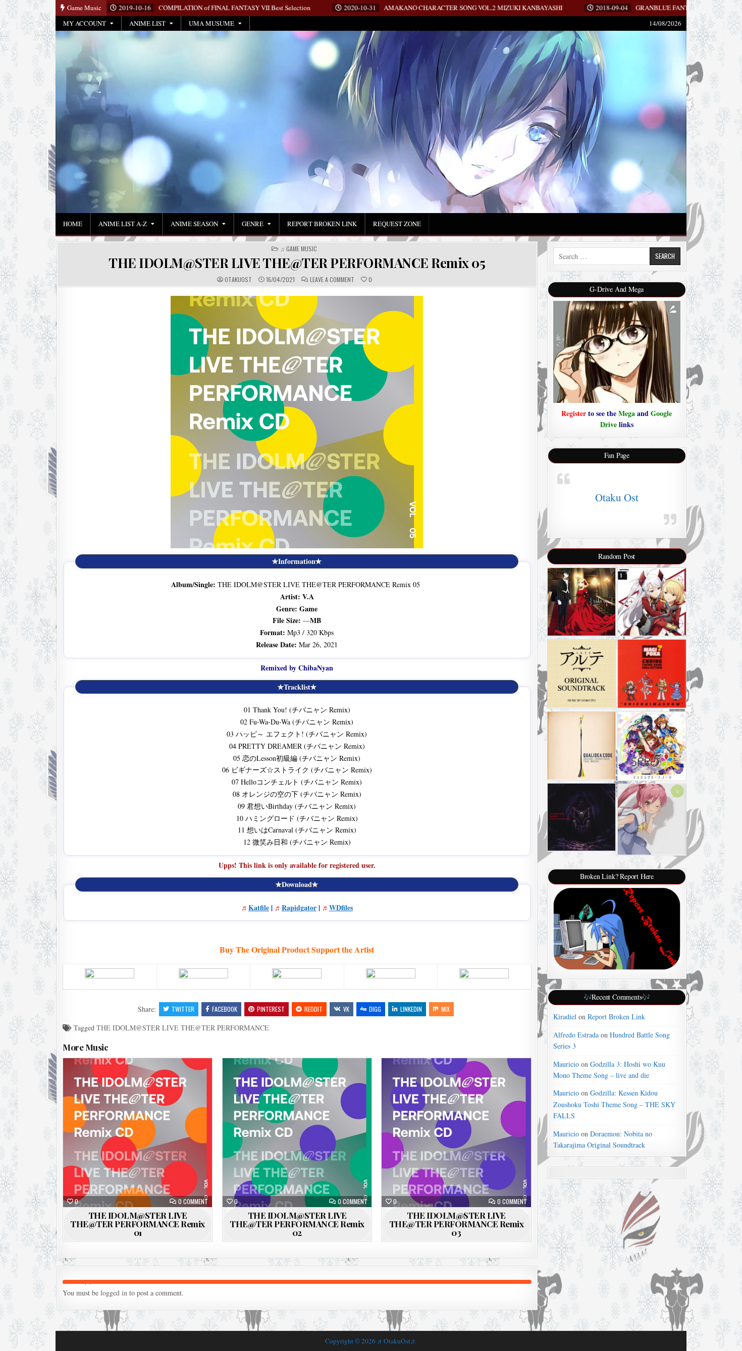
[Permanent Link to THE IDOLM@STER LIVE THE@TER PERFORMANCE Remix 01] (137, 1132)
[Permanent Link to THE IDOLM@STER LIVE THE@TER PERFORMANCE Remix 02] (297, 1132)
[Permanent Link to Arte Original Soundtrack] (582, 674)
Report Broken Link (322, 223)
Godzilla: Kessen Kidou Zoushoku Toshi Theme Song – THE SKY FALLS (614, 1104)
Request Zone (397, 223)
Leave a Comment (332, 280)
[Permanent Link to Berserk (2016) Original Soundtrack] (582, 817)
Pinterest (271, 1009)
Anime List (147, 23)
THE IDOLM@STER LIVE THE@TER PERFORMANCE (182, 1027)
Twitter (183, 1009)
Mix (445, 1009)
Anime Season (194, 223)
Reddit (313, 1009)
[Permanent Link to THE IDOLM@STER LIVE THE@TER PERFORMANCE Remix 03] (456, 1132)
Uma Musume (211, 23)
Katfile (258, 907)
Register (573, 413)
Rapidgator (299, 907)
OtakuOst (238, 280)
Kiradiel (564, 1016)
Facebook (224, 1009)
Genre (252, 223)
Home (72, 223)
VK (346, 1009)
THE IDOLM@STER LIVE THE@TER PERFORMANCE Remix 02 (297, 1224)
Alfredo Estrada (576, 1035)
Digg (375, 1009)
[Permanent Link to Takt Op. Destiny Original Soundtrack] (582, 602)
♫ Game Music (298, 249)
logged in (113, 1292)
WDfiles (341, 907)
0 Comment (193, 1202)
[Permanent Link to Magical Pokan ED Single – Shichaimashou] (652, 674)
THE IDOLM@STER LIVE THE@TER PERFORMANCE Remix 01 (137, 1224)
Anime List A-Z (122, 223)
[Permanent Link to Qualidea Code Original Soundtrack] (582, 746)
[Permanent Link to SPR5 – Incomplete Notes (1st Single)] (652, 746)
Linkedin (411, 1009)
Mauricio (566, 1064)
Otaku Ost (617, 497)
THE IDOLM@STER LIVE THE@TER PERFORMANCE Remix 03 (456, 1224)
